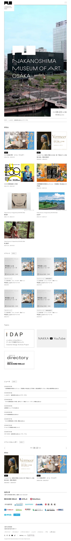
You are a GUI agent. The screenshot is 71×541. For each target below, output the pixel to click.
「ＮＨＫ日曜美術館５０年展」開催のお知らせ (14, 421)
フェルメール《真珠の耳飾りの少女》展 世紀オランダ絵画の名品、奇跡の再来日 (19, 479)
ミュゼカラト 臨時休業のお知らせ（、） (18, 120)
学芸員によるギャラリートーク (12, 282)
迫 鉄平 (38, 214)
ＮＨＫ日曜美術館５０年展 (11, 184)
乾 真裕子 (6, 243)
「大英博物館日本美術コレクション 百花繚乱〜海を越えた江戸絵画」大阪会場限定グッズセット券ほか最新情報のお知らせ (31, 388)
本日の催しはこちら (59, 114)
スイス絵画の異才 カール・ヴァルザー (14, 155)
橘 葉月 (6, 214)
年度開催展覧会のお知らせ (11, 414)
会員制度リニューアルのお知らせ (11, 408)
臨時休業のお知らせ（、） (15, 434)
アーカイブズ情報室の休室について (12, 427)
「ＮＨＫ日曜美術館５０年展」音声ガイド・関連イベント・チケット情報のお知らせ (22, 401)
